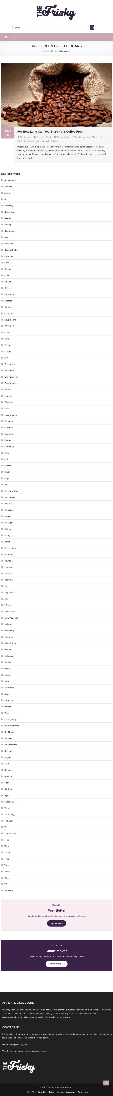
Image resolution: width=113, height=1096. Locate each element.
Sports (7, 783)
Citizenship (9, 294)
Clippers (8, 301)
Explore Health (56, 923)
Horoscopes (10, 548)
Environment (10, 383)
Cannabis (8, 256)
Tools (6, 840)
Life (6, 599)
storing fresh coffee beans (45, 141)
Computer (9, 313)
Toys (6, 846)
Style (6, 795)
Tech (6, 808)
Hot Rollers (9, 554)
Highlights (9, 523)
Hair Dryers (9, 497)
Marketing (9, 630)
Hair (6, 484)
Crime (7, 332)
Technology (9, 814)
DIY (6, 358)
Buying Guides (11, 250)
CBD (6, 275)
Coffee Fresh (79, 137)
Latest (51, 1092)
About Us (31, 1092)
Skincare (8, 776)
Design (7, 351)
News (7, 694)
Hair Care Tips (11, 491)
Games (7, 440)
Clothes (7, 307)
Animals (8, 186)
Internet (8, 573)
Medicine (8, 637)
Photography (10, 719)
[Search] (92, 27)
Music (7, 675)
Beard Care (9, 212)
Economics (9, 364)
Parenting (8, 700)
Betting (7, 224)
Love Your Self (11, 618)
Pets (6, 713)
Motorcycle (9, 656)
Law (6, 586)
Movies (7, 662)
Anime (7, 193)
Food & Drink (10, 415)
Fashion (8, 396)
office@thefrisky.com (18, 1044)
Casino (7, 269)
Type (6, 859)
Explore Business (57, 964)
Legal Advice (10, 592)
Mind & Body (10, 643)
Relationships (10, 744)
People (7, 706)
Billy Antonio (25, 137)
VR (5, 884)
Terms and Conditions (66, 1092)
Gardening (9, 446)
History (7, 529)
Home (7, 542)
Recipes (8, 738)
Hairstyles (9, 510)
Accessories (10, 180)
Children (8, 288)
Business (8, 243)
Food (48, 137)
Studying (8, 789)
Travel (7, 852)
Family (7, 389)
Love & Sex (9, 611)
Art (5, 199)
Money (7, 649)
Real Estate (9, 732)
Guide (7, 472)
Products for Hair (12, 725)
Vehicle (7, 871)
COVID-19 (9, 326)
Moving (7, 668)
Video (7, 878)
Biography (9, 231)
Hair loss (8, 503)
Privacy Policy (83, 1092)
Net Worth (9, 687)
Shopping (8, 770)
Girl (6, 459)
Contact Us (42, 1092)
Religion (8, 751)
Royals (7, 757)
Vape (6, 865)
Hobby (7, 535)
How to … (9, 561)
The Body (8, 821)
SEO (6, 764)
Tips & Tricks (10, 833)
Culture (7, 345)
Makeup (8, 624)
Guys (6, 478)
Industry (8, 567)
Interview (8, 580)
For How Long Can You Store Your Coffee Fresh (50, 131)
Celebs (7, 282)
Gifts (6, 453)
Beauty (7, 218)
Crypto (7, 339)
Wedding (8, 890)
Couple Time (10, 320)
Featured (8, 402)
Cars (6, 263)
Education (9, 370)
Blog (6, 237)
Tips (6, 827)
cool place (92, 137)
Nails (6, 681)
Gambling (8, 434)
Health (7, 516)
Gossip (7, 465)
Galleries (8, 427)
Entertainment (11, 377)
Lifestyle (8, 605)
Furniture (8, 421)
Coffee (67, 137)
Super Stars (9, 802)
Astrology (8, 205)
